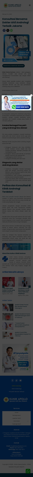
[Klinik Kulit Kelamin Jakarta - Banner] (16, 102)
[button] (16, 238)
